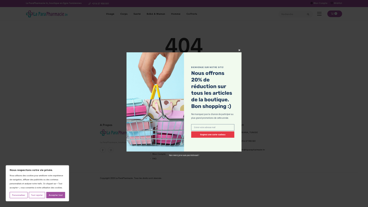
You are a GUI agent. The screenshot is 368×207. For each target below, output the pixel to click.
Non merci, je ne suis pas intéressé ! (184, 155)
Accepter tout (56, 195)
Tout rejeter (37, 195)
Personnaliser (18, 195)
